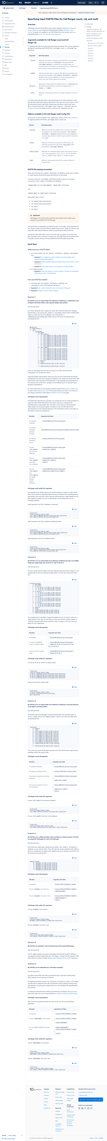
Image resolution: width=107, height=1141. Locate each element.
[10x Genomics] (35, 1110)
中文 (96, 1138)
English (92, 1138)
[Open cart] (103, 2)
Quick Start (89, 40)
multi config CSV (72, 117)
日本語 (101, 1138)
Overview (89, 27)
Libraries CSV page (33, 108)
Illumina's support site (71, 388)
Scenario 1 (90, 48)
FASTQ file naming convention (95, 38)
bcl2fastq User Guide (42, 390)
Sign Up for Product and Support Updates (91, 1099)
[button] (23, 38)
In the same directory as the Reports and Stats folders (57, 266)
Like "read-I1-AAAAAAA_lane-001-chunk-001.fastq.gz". (54, 288)
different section (57, 393)
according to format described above (66, 993)
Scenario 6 (90, 61)
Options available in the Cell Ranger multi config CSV (94, 34)
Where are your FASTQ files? (95, 43)
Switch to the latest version (86, 12)
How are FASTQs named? (94, 45)
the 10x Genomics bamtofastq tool (51, 34)
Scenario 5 (90, 58)
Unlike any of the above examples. (48, 290)
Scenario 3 (90, 53)
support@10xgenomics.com (60, 958)
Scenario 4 (90, 56)
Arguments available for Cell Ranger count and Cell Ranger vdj (95, 30)
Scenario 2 (90, 50)
